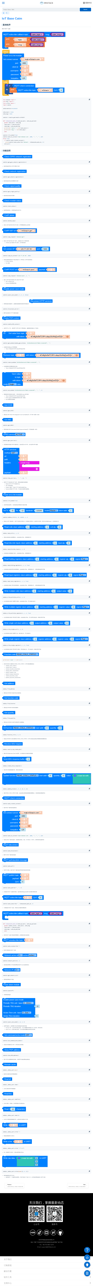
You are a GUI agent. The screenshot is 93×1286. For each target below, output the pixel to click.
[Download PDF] (3, 13)
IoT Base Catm (12, 18)
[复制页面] (7, 13)
